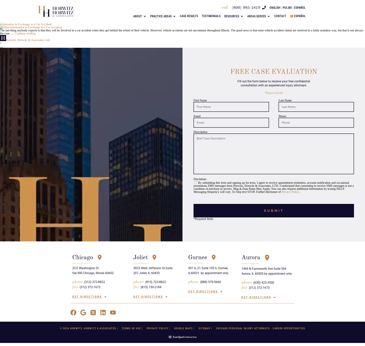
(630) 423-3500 (263, 282)
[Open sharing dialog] (1, 47)
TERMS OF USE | (132, 328)
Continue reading (25, 33)
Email (197, 116)
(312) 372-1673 (90, 287)
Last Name (285, 100)
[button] (139, 16)
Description (200, 132)
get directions (87, 296)
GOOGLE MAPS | (184, 328)
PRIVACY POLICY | (158, 328)
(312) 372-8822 (94, 282)
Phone (282, 116)
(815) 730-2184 (151, 287)
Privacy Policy (291, 191)
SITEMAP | (205, 328)
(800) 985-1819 (246, 8)
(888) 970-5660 (210, 282)
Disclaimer (200, 179)
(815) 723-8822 (155, 282)
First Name (200, 100)
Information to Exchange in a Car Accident (26, 24)
